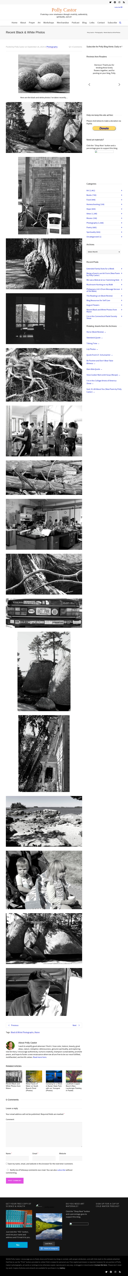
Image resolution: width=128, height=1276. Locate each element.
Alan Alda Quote (94, 369)
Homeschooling (95, 204)
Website (62, 1153)
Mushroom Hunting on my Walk (99, 284)
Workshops (48, 22)
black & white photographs (22, 1032)
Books (91, 195)
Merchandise (63, 22)
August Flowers (92, 305)
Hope (91, 209)
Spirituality (93, 232)
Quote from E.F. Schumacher (99, 355)
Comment (10, 1119)
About (23, 22)
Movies (91, 218)
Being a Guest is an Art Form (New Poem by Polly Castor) (103, 274)
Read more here (39, 1057)
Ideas (91, 213)
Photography (52, 47)
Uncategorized (93, 237)
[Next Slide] (119, 84)
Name (8, 1153)
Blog (84, 22)
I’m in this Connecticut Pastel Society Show (101, 317)
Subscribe (117, 7)
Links (92, 22)
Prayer (32, 22)
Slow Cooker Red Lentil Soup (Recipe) (103, 375)
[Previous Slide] (89, 84)
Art (39, 22)
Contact (101, 22)
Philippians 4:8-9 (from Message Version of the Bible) (103, 290)
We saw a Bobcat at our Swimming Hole (102, 280)
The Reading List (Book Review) (99, 296)
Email (34, 1153)
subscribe (61, 1170)
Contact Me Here (101, 1265)
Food (91, 200)
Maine (37, 1032)
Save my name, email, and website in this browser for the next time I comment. (40, 1164)
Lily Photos (92, 349)
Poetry (91, 227)
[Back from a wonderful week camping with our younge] (49, 1226)
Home (14, 22)
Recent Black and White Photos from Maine (13, 1086)
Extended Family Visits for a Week (100, 268)
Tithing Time (93, 343)
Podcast (75, 22)
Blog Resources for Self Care (98, 300)
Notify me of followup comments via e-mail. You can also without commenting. (39, 1171)
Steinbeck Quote (94, 337)
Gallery (62, 1268)
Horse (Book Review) (96, 332)
